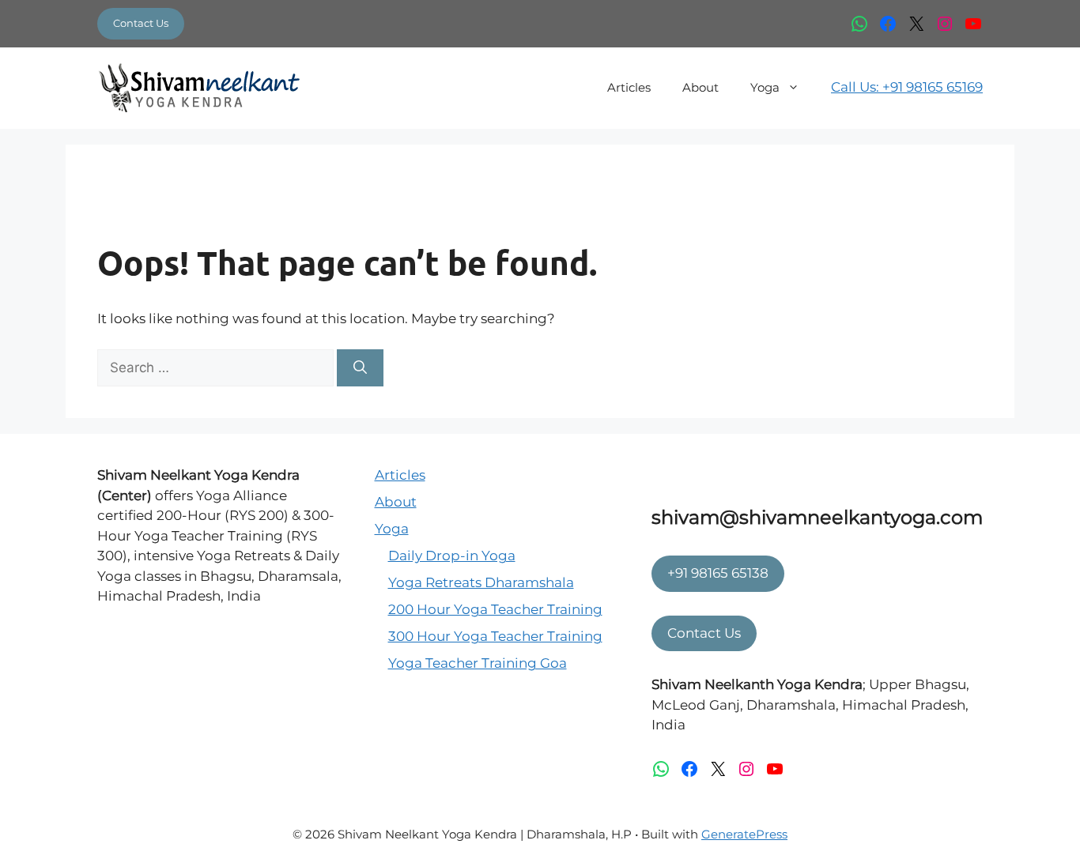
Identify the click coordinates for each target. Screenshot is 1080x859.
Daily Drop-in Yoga (451, 555)
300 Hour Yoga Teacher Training (495, 636)
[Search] (360, 368)
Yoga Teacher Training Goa (477, 663)
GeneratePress (744, 834)
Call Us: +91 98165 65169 (907, 87)
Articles (629, 87)
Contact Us (140, 23)
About (700, 87)
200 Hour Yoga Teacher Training (495, 609)
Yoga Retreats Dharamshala (481, 582)
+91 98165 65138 (717, 573)
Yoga (765, 87)
